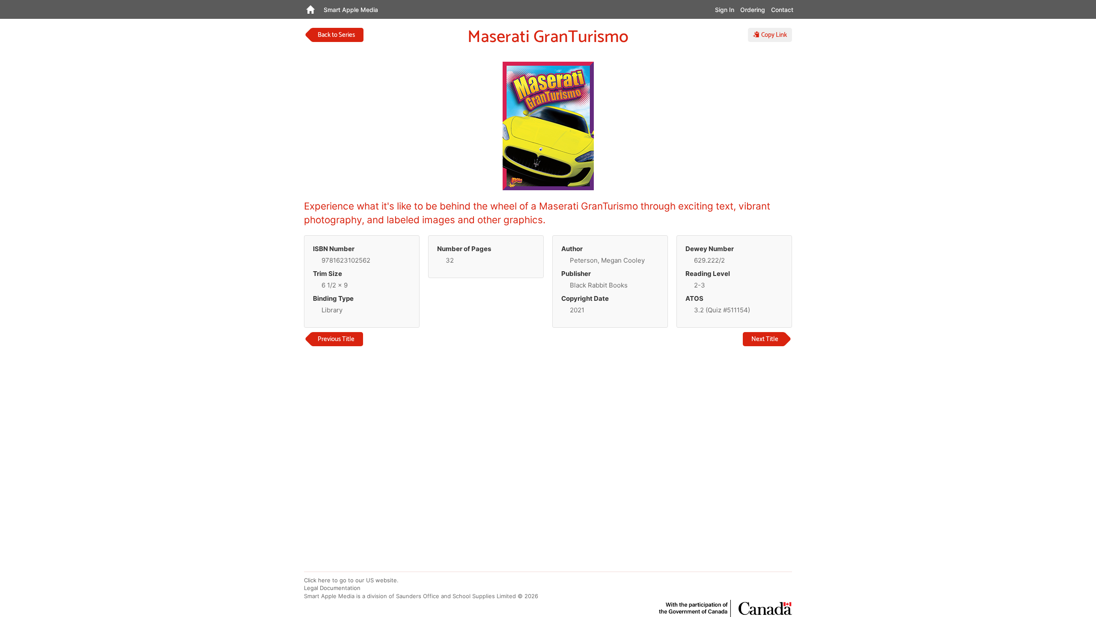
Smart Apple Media (351, 9)
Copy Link (773, 35)
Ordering (752, 9)
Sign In (724, 9)
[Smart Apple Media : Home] (310, 9)
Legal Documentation (332, 587)
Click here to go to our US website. (351, 580)
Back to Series (336, 35)
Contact (782, 9)
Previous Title (336, 339)
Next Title (764, 339)
